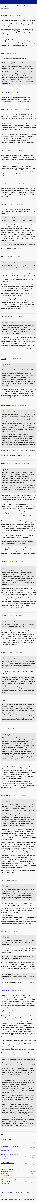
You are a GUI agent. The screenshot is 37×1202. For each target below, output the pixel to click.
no (25, 58)
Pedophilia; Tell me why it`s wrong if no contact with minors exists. (10, 1171)
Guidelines (16, 1192)
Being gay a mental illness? (13, 6)
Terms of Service (25, 1192)
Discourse (10, 1199)
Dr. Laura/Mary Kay (7, 1163)
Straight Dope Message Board (9, 1)
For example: (7, 673)
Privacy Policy (5, 1195)
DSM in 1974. (25, 101)
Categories (9, 1192)
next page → (4, 1134)
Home (2, 1192)
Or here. (3, 700)
